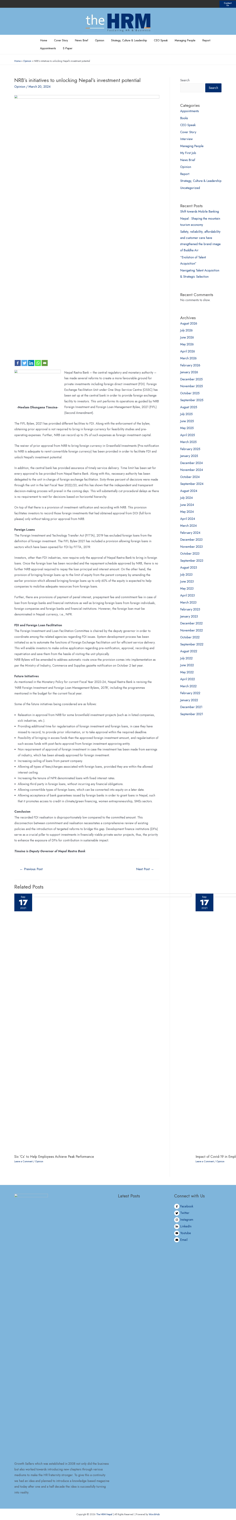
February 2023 (190, 609)
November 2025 (191, 386)
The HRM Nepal (104, 1514)
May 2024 (187, 511)
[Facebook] (18, 363)
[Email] (45, 363)
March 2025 (188, 442)
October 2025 (190, 393)
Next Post (145, 869)
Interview (186, 139)
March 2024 (188, 525)
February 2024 (190, 532)
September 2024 (192, 484)
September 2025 (191, 400)
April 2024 (187, 519)
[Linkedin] (31, 363)
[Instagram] (198, 4)
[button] (227, 4)
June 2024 (187, 505)
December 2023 (191, 539)
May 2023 (186, 588)
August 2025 (188, 407)
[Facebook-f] (186, 4)
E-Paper (67, 48)
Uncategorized (190, 188)
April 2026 (187, 351)
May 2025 (187, 428)
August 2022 (188, 651)
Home (43, 40)
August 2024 (188, 491)
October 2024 (190, 477)
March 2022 (188, 686)
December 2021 (191, 707)
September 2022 (191, 644)
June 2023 (187, 581)
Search (185, 80)
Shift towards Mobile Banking (199, 211)
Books (184, 118)
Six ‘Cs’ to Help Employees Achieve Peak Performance (54, 1156)
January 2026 (189, 372)
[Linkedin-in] (204, 4)
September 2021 (191, 714)
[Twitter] (192, 4)
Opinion (99, 40)
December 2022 (191, 623)
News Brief (81, 40)
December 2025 (191, 379)
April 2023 (187, 595)
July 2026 (186, 330)
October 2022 (190, 637)
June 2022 (187, 665)
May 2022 (187, 672)
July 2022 (186, 658)
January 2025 (189, 456)
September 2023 (191, 560)
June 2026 (187, 337)
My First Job (188, 153)
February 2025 (190, 449)
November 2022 (191, 630)
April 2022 (187, 679)
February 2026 (190, 365)
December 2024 (191, 463)
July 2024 (186, 498)
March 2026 (188, 358)
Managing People (185, 40)
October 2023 (189, 553)
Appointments (48, 48)
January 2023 (189, 616)
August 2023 (188, 567)
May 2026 (187, 344)
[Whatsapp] (38, 363)
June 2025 (187, 421)
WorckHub (154, 1514)
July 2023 (186, 574)
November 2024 (191, 470)
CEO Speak (161, 40)
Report (206, 40)
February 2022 (190, 693)
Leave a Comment (23, 1161)
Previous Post (31, 869)
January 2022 (189, 700)
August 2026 (188, 323)
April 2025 (187, 435)
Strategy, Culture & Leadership (129, 40)
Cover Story (61, 40)
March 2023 (188, 602)
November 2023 (191, 546)
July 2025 (186, 414)
